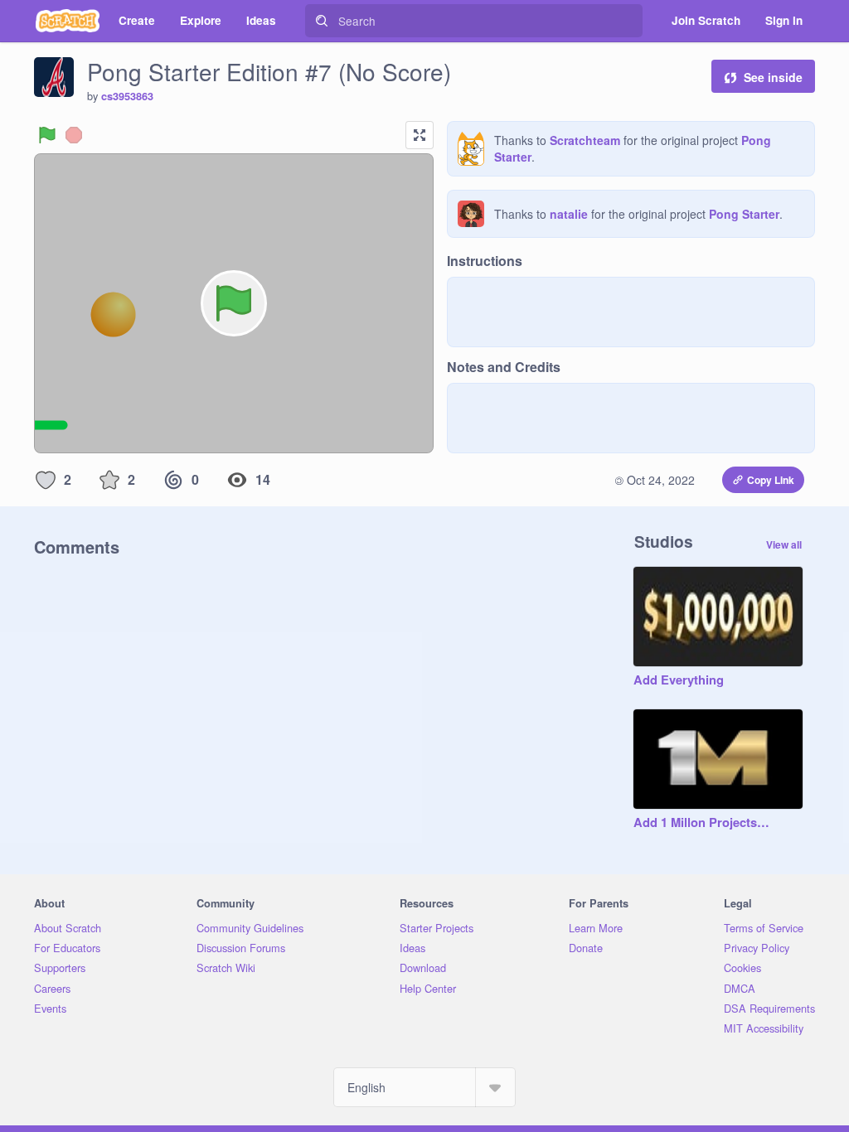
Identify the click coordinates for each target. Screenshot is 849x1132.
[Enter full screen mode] (419, 135)
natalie (569, 214)
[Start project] (47, 135)
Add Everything (678, 680)
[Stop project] (74, 135)
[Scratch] (67, 20)
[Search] (321, 20)
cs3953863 (127, 96)
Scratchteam (585, 140)
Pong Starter (744, 214)
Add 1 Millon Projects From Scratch (701, 822)
